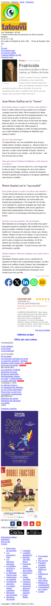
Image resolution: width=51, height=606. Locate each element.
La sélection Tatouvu (9, 385)
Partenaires (5, 539)
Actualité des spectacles (11, 583)
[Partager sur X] (17, 282)
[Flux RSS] (38, 525)
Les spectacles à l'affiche (10, 370)
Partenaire (30, 2)
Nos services (43, 561)
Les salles (5, 378)
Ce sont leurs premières (10, 361)
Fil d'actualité (6, 356)
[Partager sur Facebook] (9, 282)
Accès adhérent (7, 346)
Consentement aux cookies (43, 588)
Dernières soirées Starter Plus (12, 363)
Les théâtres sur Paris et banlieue (11, 568)
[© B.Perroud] (9, 81)
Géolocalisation (16, 378)
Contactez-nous (7, 57)
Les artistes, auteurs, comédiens (10, 588)
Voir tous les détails (42, 330)
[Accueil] (10, 21)
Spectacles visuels (27, 565)
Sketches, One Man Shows (26, 559)
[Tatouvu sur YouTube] (31, 525)
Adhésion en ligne (25, 334)
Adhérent (14, 2)
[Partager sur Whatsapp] (34, 282)
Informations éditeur (9, 537)
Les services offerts (8, 53)
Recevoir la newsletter (9, 365)
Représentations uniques (10, 376)
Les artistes (5, 403)
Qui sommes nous (8, 50)
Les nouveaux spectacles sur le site (14, 359)
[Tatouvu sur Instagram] (25, 525)
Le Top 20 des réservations (11, 390)
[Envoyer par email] (42, 282)
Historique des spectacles (11, 401)
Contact (4, 544)
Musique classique (26, 591)
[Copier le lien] (25, 291)
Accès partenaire (7, 351)
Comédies (26, 551)
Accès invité (6, 348)
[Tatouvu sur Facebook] (12, 525)
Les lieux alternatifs (8, 381)
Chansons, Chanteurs (27, 583)
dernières (24, 361)
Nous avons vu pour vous (11, 392)
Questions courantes (9, 408)
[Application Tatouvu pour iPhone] (16, 535)
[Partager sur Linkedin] (25, 282)
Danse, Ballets (25, 596)
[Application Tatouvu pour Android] (34, 535)
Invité (22, 2)
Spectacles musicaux (27, 587)
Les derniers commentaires (11, 394)
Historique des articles (9, 398)
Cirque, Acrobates (27, 578)
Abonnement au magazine (11, 578)
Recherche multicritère (10, 374)
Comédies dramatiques (27, 554)
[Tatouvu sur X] (18, 525)
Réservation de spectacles (11, 549)
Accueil (4, 48)
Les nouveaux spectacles (10, 561)
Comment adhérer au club (11, 55)
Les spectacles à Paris (10, 555)
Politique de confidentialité (43, 584)
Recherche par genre (9, 372)
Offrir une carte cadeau (25, 339)
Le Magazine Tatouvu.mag (11, 574)
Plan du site (5, 542)
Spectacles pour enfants (27, 569)
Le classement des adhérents (12, 387)
